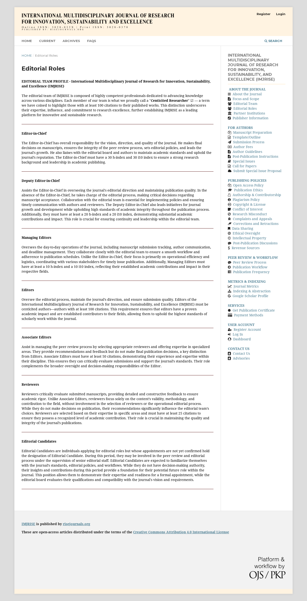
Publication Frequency (251, 272)
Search (274, 41)
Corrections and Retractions (255, 223)
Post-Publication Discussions (255, 243)
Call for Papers (244, 166)
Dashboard (242, 339)
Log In (238, 334)
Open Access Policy (248, 185)
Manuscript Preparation (252, 132)
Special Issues (244, 161)
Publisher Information (250, 118)
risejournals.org (76, 524)
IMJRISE (28, 524)
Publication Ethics (248, 190)
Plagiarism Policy (246, 199)
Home (27, 41)
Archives (71, 41)
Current (47, 41)
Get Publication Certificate (254, 310)
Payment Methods (248, 315)
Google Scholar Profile (250, 296)
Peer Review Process (249, 262)
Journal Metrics (246, 286)
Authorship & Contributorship (257, 194)
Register (264, 14)
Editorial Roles (245, 108)
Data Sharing (242, 228)
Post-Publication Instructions (255, 156)
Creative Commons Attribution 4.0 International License (181, 532)
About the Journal (247, 94)
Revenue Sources (246, 248)
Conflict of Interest (248, 209)
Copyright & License (249, 204)
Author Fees (242, 146)
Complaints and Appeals (252, 218)
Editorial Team (245, 103)
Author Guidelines (247, 151)
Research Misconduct (250, 214)
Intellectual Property (249, 238)
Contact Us (241, 353)
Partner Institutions (249, 113)
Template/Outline (247, 137)
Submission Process (248, 142)
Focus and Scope (246, 98)
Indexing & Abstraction (252, 291)
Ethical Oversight (246, 233)
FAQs (91, 41)
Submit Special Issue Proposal (257, 170)
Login (280, 14)
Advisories (241, 358)
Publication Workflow (250, 267)
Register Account (247, 329)
